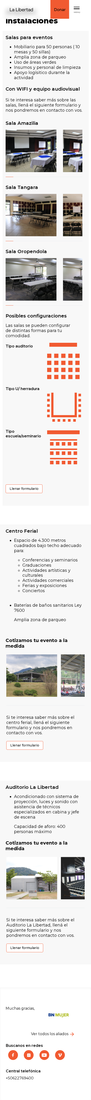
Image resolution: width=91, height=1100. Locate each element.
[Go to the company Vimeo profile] (60, 1058)
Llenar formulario (24, 489)
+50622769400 (20, 1078)
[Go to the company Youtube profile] (45, 1058)
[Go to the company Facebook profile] (13, 1058)
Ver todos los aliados (50, 1034)
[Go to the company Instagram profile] (29, 1058)
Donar (60, 9)
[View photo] (32, 151)
